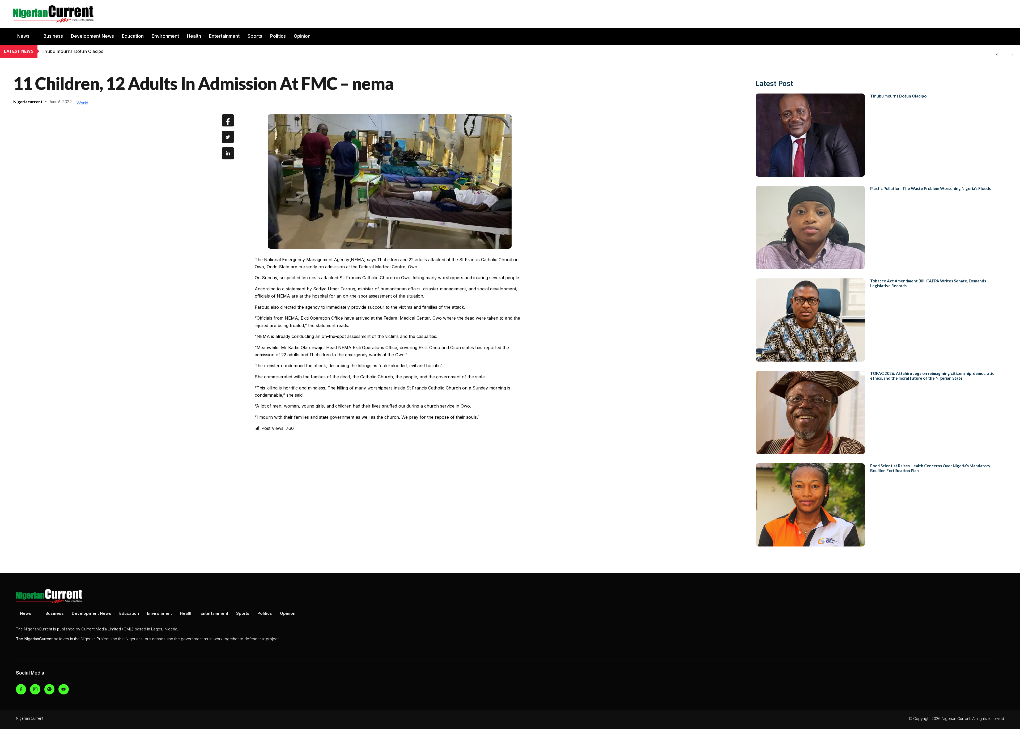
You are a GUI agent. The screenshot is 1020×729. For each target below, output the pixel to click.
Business (53, 36)
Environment (165, 36)
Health (194, 36)
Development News (92, 36)
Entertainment (224, 36)
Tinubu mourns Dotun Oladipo (898, 96)
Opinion (302, 36)
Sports (255, 36)
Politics (278, 36)
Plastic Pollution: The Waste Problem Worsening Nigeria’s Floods (108, 51)
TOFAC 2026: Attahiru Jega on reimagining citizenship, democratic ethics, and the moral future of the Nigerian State (932, 375)
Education (133, 36)
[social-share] (228, 120)
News (23, 36)
